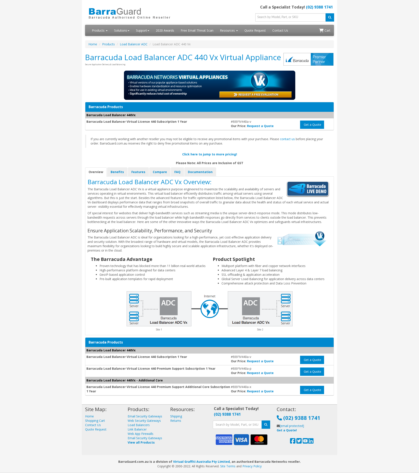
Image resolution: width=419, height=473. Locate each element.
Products (98, 30)
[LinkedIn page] (311, 442)
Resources (228, 30)
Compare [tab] (160, 172)
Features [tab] (138, 172)
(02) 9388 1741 (319, 7)
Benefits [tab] (117, 172)
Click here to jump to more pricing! (209, 154)
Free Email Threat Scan (197, 30)
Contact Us (280, 30)
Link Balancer (137, 429)
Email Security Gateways (145, 416)
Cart (327, 30)
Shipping (176, 416)
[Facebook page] (292, 442)
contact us (287, 139)
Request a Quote (260, 126)
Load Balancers (139, 425)
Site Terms (227, 466)
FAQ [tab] (177, 172)
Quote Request (255, 30)
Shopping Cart (95, 421)
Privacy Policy (252, 466)
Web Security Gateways (144, 421)
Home (92, 44)
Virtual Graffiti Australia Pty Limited (201, 461)
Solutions (120, 30)
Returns (175, 421)
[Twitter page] (299, 442)
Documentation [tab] (200, 172)
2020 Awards (165, 30)
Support (141, 30)
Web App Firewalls (140, 434)
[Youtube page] (305, 442)
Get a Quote (312, 125)
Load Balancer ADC (134, 44)
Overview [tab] (96, 172)
